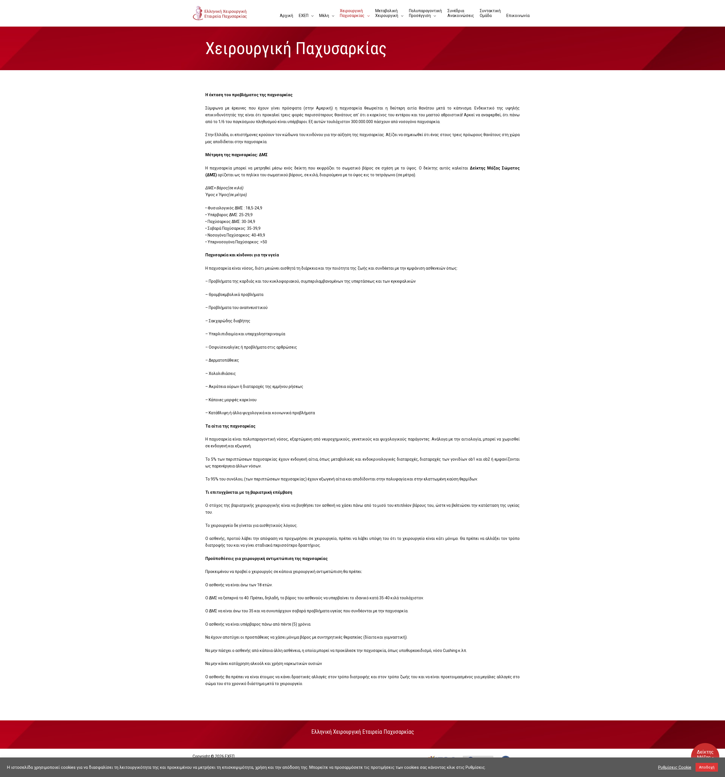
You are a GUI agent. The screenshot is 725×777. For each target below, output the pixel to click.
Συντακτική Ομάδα (490, 13)
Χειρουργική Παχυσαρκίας (352, 13)
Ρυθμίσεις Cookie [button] (674, 767)
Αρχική (286, 15)
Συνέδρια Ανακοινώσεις (460, 13)
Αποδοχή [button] (707, 767)
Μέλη (324, 15)
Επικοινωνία (518, 15)
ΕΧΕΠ (303, 15)
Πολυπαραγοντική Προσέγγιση (425, 13)
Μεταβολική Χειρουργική (386, 13)
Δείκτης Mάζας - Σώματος (705, 757)
